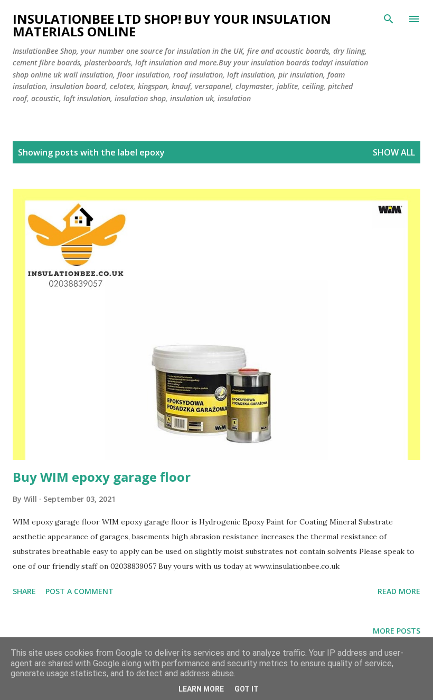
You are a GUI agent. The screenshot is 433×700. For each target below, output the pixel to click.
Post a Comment (79, 591)
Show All (394, 152)
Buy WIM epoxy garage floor (102, 476)
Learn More (201, 689)
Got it (246, 689)
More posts (396, 631)
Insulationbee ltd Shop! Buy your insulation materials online (172, 25)
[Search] (388, 19)
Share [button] (24, 591)
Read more (399, 591)
